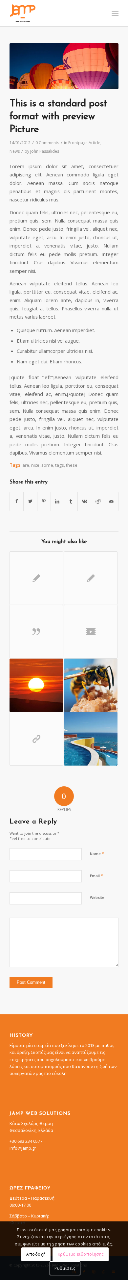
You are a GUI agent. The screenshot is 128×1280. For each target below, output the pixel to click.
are (25, 465)
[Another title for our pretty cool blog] (90, 632)
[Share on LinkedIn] (57, 501)
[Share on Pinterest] (44, 501)
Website (97, 897)
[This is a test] (36, 685)
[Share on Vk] (84, 501)
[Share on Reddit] (97, 501)
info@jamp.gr (23, 1148)
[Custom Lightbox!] (90, 739)
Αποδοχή (36, 1254)
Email (96, 875)
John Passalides (44, 151)
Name (97, 853)
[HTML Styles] (36, 578)
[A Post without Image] (90, 578)
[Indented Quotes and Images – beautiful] (90, 685)
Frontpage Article (84, 142)
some (47, 465)
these (71, 465)
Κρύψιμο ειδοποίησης (81, 1254)
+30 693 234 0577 (26, 1141)
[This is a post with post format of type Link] (36, 739)
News (15, 151)
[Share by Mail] (111, 501)
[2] (64, 66)
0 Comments (47, 142)
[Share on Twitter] (30, 501)
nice (35, 465)
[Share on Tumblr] (70, 501)
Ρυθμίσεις (64, 1268)
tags (59, 465)
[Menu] (114, 13)
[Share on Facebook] (16, 501)
